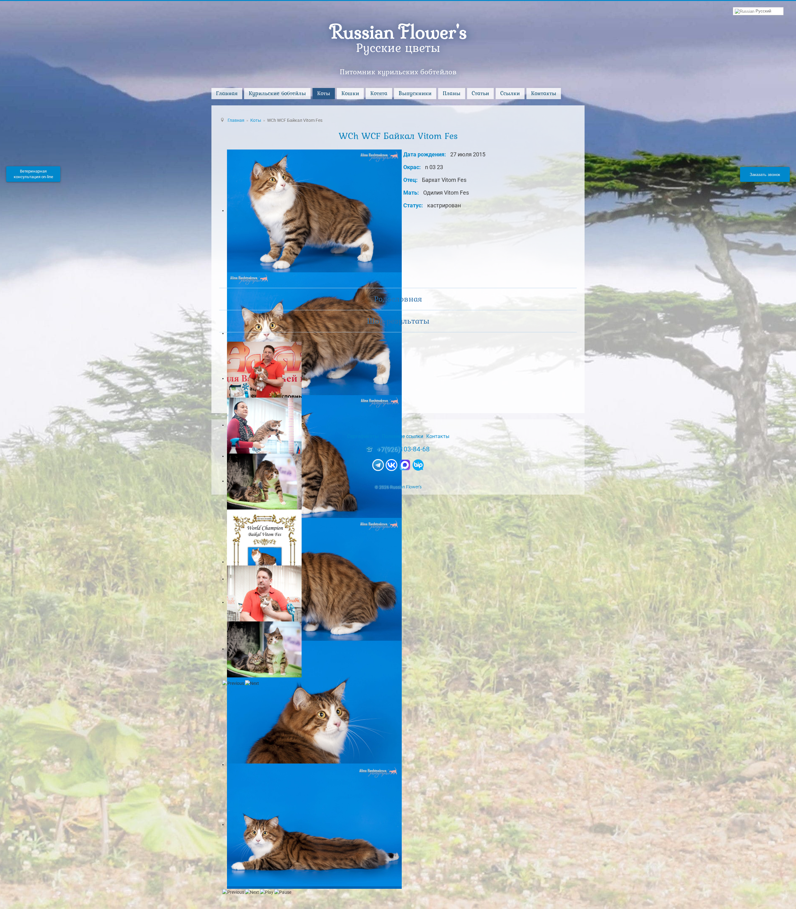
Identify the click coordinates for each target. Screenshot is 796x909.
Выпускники (415, 93)
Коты (323, 93)
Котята (378, 93)
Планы (451, 93)
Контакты (543, 93)
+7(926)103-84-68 (403, 449)
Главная (227, 93)
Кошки (350, 93)
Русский (762, 11)
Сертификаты (363, 436)
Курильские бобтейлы (277, 93)
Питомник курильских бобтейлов (398, 71)
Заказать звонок (765, 174)
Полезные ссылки (402, 436)
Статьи (480, 93)
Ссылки (510, 93)
